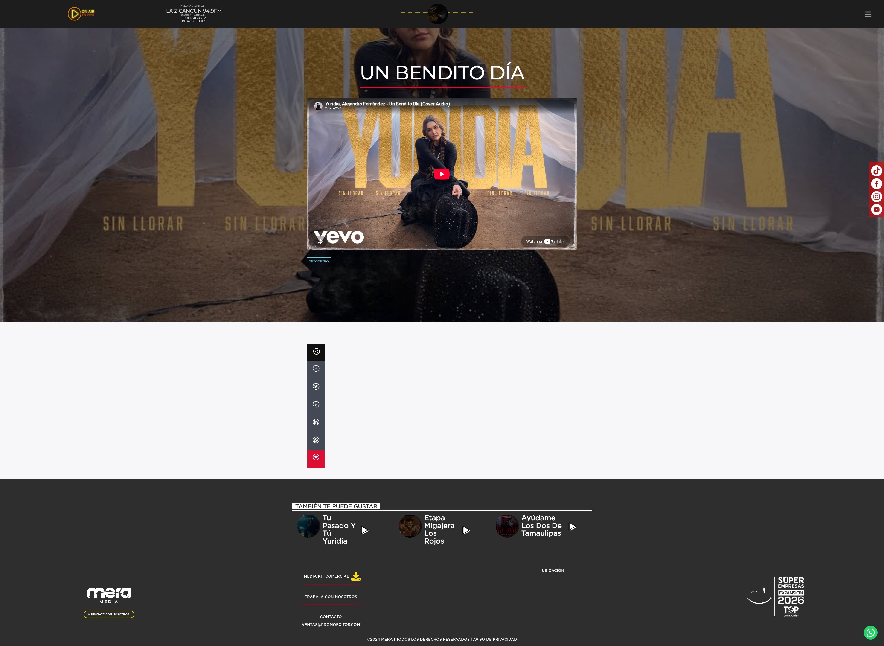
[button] (871, 633)
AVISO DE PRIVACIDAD (495, 639)
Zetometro (319, 261)
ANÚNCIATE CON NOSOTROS (108, 614)
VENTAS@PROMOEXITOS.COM (331, 625)
